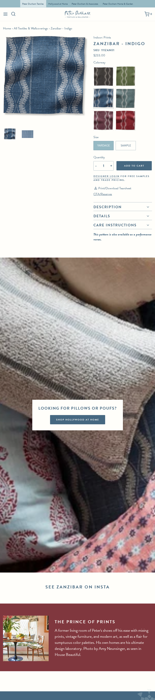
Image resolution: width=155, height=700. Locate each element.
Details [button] (101, 216)
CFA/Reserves (102, 194)
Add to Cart (134, 166)
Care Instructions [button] (115, 225)
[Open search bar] (13, 13)
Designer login (106, 176)
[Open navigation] (5, 14)
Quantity (99, 157)
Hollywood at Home (58, 4)
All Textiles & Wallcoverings (31, 28)
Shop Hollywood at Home (77, 419)
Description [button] (107, 207)
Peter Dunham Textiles (33, 4)
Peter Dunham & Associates (85, 4)
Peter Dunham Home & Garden (118, 4)
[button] (10, 134)
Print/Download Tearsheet (114, 188)
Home (7, 28)
